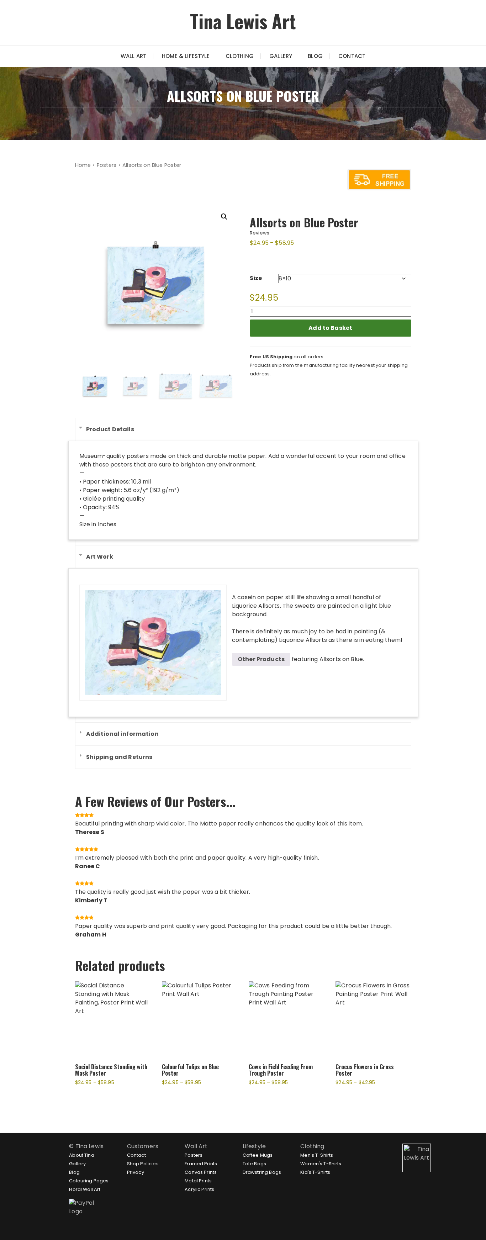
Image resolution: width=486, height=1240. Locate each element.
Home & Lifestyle (186, 56)
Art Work (99, 557)
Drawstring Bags (262, 1172)
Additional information (122, 734)
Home (83, 165)
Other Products (261, 659)
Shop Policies (143, 1164)
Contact (351, 56)
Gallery (280, 56)
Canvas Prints (201, 1172)
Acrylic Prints (199, 1189)
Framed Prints (201, 1164)
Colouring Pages (89, 1181)
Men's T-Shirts (316, 1155)
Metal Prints (198, 1181)
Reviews (259, 233)
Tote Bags (254, 1164)
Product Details (110, 429)
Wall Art (133, 56)
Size (256, 278)
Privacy (135, 1172)
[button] (224, 216)
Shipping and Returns (119, 757)
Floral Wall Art (84, 1189)
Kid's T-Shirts (315, 1172)
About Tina (81, 1155)
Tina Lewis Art (243, 21)
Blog (315, 56)
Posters (107, 165)
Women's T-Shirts (320, 1164)
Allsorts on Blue (341, 659)
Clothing (240, 56)
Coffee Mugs (258, 1155)
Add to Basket (330, 328)
